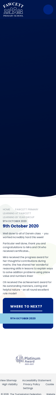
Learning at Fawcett (17, 213)
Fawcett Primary (26, 209)
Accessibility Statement (36, 380)
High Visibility (10, 384)
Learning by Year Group (18, 217)
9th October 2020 (15, 221)
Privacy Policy (31, 384)
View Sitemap (8, 380)
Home (6, 209)
